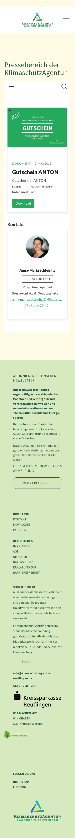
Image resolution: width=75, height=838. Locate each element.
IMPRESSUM (21, 546)
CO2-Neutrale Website (28, 724)
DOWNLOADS (22, 524)
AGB (16, 551)
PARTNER (19, 530)
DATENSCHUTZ (23, 562)
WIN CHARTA (21, 718)
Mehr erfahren (35, 483)
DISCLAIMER (21, 557)
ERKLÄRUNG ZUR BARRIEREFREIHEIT (26, 569)
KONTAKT (20, 519)
